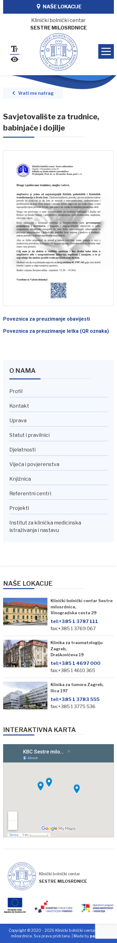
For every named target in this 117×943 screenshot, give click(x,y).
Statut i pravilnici (29, 435)
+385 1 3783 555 (75, 699)
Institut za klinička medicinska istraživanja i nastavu (45, 526)
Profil (15, 391)
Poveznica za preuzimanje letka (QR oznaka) (56, 331)
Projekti (19, 508)
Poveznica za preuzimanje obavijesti (46, 319)
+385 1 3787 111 (74, 621)
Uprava (18, 420)
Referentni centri (30, 494)
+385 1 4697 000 (75, 663)
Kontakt (19, 406)
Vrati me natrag (36, 93)
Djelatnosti (22, 450)
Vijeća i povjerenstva (34, 464)
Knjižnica (20, 479)
